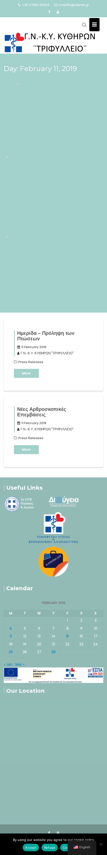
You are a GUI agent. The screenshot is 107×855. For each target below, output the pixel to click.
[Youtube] (58, 12)
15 (67, 636)
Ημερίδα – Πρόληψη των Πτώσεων (45, 336)
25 (11, 651)
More (26, 373)
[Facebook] (49, 12)
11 (11, 636)
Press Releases (30, 362)
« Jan (8, 664)
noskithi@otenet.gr (74, 5)
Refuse (49, 847)
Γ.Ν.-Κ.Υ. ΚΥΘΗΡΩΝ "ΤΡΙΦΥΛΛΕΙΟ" (47, 353)
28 (53, 651)
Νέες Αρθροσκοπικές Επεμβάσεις (41, 412)
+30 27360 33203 (35, 5)
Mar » (19, 664)
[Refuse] (100, 844)
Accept (31, 847)
